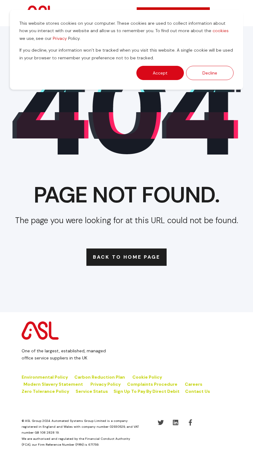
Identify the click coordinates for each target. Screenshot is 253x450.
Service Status (92, 391)
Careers (193, 384)
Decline (209, 73)
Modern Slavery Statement (53, 384)
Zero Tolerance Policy (45, 391)
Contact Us (197, 391)
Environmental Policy (45, 377)
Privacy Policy (105, 384)
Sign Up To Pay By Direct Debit (147, 391)
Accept (160, 73)
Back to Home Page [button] (126, 257)
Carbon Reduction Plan (99, 377)
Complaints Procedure (152, 384)
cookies (221, 30)
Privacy (60, 38)
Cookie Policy (147, 377)
